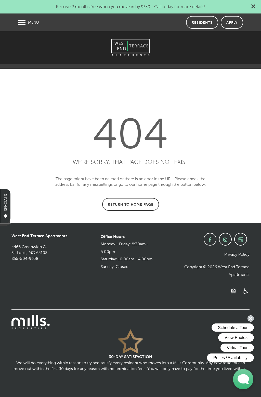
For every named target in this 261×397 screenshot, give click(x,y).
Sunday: (108, 266)
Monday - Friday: (116, 243)
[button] (253, 6)
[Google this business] (240, 239)
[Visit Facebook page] (210, 239)
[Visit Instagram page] (225, 239)
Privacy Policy (237, 254)
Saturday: (109, 258)
